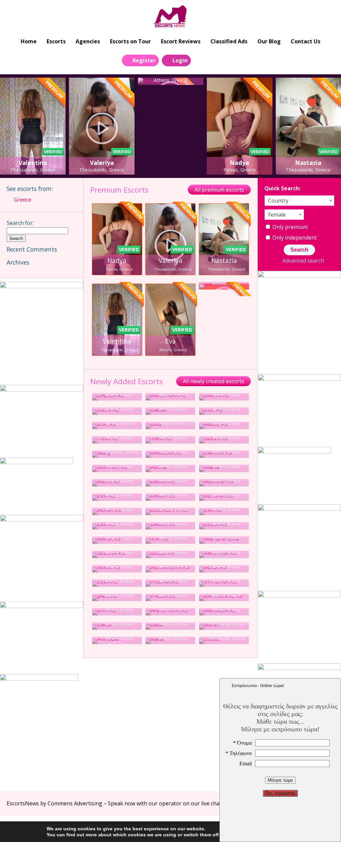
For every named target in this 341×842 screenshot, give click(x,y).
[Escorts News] (171, 17)
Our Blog (269, 41)
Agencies (88, 41)
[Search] (200, 60)
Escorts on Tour (130, 41)
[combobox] (299, 200)
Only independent (294, 237)
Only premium (289, 227)
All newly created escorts (213, 381)
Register (144, 60)
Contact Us (305, 41)
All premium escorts (219, 189)
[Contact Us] (215, 60)
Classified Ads (228, 41)
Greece (22, 199)
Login (179, 60)
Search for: (20, 223)
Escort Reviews (180, 41)
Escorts (56, 41)
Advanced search (303, 260)
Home (29, 41)
